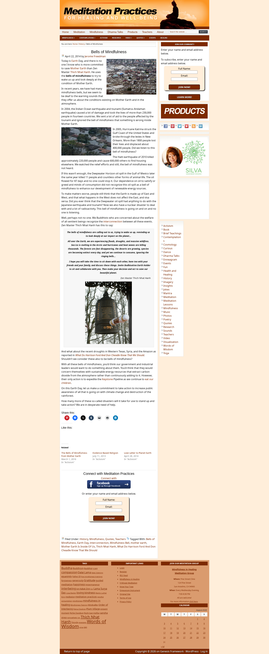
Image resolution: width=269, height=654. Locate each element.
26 (178, 637)
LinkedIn (201, 126)
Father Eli (76, 576)
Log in (204, 651)
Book (166, 229)
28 (191, 637)
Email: (108, 506)
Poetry (167, 319)
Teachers (147, 32)
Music (166, 312)
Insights (168, 285)
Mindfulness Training (79, 605)
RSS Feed (194, 126)
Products (132, 32)
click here (193, 601)
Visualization (170, 342)
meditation (70, 597)
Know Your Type (126, 586)
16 (204, 628)
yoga (81, 627)
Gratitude (89, 580)
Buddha (66, 568)
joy (92, 589)
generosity (77, 580)
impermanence (92, 584)
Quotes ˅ (141, 38)
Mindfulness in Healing (129, 579)
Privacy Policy (125, 601)
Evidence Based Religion (105, 452)
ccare (95, 568)
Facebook (166, 126)
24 (164, 637)
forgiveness (66, 580)
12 (178, 628)
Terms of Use (125, 598)
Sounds (167, 330)
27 (184, 637)
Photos (167, 315)
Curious (167, 248)
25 (171, 637)
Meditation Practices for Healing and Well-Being (95, 11)
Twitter (180, 126)
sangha (104, 612)
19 (178, 633)
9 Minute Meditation (128, 583)
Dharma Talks (115, 32)
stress (64, 617)
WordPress (192, 651)
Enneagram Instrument (130, 590)
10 (164, 628)
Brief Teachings (172, 233)
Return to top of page (77, 651)
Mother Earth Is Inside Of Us (78, 546)
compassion (69, 572)
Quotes (109, 539)
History (84, 539)
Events (152, 38)
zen (85, 627)
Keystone (107, 379)
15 (197, 628)
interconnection (112, 221)
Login (122, 568)
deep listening (97, 573)
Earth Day (83, 543)
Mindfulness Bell (119, 543)
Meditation (79, 32)
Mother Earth (78, 68)
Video (166, 338)
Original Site (125, 594)
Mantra (167, 293)
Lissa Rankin (71, 593)
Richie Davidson (77, 613)
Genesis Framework (172, 651)
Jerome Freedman (95, 56)
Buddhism (78, 568)
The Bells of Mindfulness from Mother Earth (74, 454)
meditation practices (86, 596)
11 (171, 628)
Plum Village (93, 608)
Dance (167, 252)
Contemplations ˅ (87, 38)
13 (184, 628)
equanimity (66, 576)
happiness (79, 584)
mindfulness (78, 601)
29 (197, 637)
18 (171, 633)
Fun (165, 267)
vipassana (82, 622)
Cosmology (170, 244)
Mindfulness (96, 32)
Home (65, 32)
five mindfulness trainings (91, 576)
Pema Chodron (79, 609)
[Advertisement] (196, 11)
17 (164, 633)
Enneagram (170, 259)
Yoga (166, 353)
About (160, 32)
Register (123, 571)
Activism (103, 38)
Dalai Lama (84, 572)
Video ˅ (128, 38)
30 (204, 637)
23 (204, 633)
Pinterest (173, 126)
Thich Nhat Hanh (80, 72)
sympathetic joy (73, 617)
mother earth (138, 543)
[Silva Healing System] (184, 174)
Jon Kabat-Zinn (83, 588)
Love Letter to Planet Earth (137, 452)
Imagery (168, 282)
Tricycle (74, 622)
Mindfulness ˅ (68, 38)
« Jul (162, 646)
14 (191, 628)
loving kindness (86, 592)
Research (116, 38)
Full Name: (109, 499)
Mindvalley (93, 604)
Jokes (166, 289)
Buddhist (88, 568)
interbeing (68, 588)
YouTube (187, 126)
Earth (74, 61)
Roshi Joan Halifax (91, 613)
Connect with (109, 478)
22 (197, 633)
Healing (163, 38)
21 (191, 633)
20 (184, 633)
